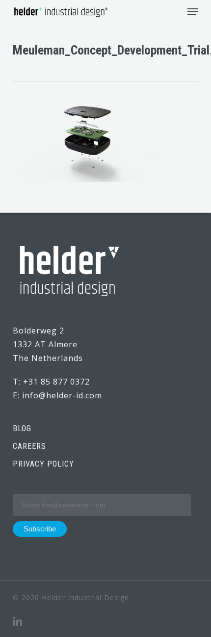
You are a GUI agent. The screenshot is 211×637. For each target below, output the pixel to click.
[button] (192, 12)
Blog (22, 428)
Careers (29, 446)
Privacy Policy (43, 464)
